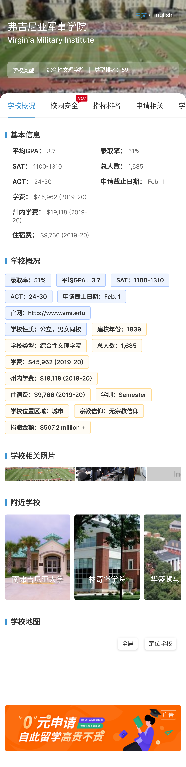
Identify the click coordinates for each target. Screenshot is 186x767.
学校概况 (25, 261)
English (162, 15)
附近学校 (25, 502)
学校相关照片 (32, 455)
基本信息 (25, 135)
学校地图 (25, 621)
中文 (141, 15)
